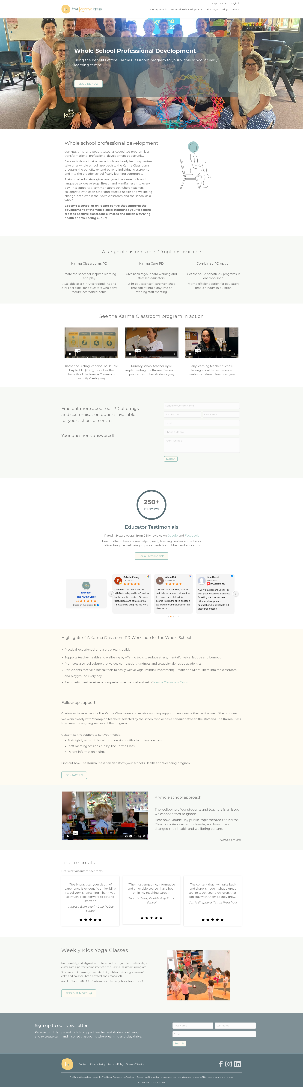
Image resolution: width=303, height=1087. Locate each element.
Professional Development (186, 9)
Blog (225, 9)
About (235, 9)
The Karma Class (86, 596)
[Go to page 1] (171, 616)
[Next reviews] (235, 593)
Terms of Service (135, 1064)
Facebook (192, 535)
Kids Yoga (212, 9)
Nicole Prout (231, 577)
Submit (170, 458)
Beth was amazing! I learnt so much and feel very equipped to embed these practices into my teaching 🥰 (189, 595)
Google (173, 535)
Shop (214, 3)
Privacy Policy (97, 1064)
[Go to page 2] (173, 617)
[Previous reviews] (111, 593)
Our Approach (158, 9)
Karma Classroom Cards (170, 682)
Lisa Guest (146, 577)
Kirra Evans (188, 577)
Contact (224, 3)
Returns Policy (116, 1064)
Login (235, 3)
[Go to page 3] (176, 616)
